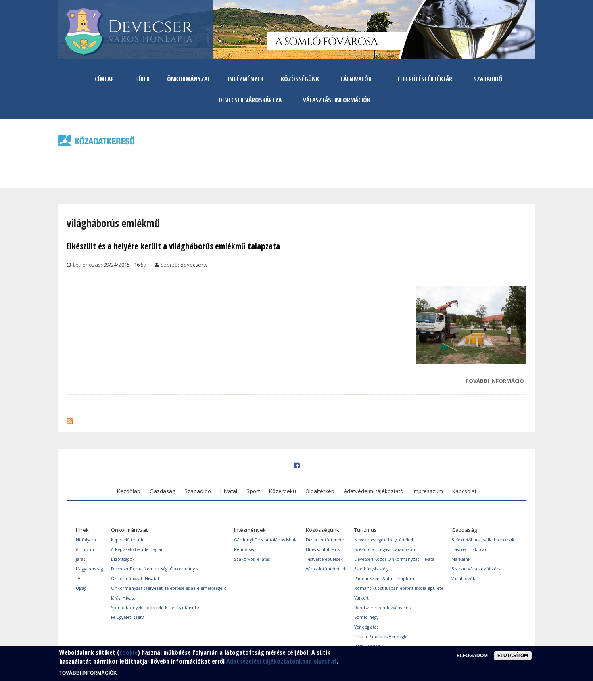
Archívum (86, 549)
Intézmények (245, 79)
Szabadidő (488, 79)
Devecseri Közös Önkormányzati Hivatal (395, 559)
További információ (494, 381)
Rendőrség (244, 549)
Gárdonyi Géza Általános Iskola (266, 540)
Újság (81, 588)
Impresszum (428, 491)
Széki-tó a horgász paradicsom (385, 549)
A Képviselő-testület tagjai (136, 549)
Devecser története (325, 540)
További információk (88, 673)
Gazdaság (162, 491)
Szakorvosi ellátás (252, 559)
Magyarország (89, 569)
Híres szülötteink (323, 549)
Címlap (104, 79)
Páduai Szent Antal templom (384, 578)
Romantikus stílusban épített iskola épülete (398, 588)
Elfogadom (472, 655)
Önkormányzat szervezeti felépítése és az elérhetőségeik (168, 588)
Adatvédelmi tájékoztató (373, 491)
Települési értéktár (424, 79)
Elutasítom (512, 655)
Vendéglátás (366, 627)
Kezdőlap (128, 491)
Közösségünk (300, 79)
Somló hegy (366, 617)
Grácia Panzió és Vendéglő (380, 636)
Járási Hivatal (124, 598)
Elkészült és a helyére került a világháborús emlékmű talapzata (173, 246)
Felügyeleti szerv (127, 617)
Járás (80, 559)
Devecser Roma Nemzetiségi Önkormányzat (156, 569)
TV (78, 578)
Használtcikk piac (469, 549)
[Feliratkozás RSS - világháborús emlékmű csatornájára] (70, 419)
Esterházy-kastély (371, 569)
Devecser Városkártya (250, 100)
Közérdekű (282, 491)
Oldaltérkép (319, 491)
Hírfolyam (86, 540)
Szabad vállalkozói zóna (476, 569)
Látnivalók (356, 79)
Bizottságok (123, 559)
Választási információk (336, 100)
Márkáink (460, 559)
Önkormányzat (188, 79)
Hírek (142, 79)
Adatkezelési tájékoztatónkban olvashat (281, 661)
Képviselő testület (128, 540)
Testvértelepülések (324, 559)
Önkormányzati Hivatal (135, 578)
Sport (253, 491)
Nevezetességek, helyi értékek (384, 540)
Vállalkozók (463, 578)
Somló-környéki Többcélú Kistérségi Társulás (155, 607)
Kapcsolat (464, 491)
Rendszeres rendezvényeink (382, 607)
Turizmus (365, 529)
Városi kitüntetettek (326, 569)
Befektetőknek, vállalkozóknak (482, 540)
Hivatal (228, 491)
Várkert (361, 598)
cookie (128, 652)
